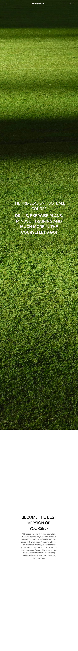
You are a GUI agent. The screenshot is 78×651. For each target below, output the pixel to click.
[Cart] (75, 3)
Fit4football (38, 3)
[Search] (70, 3)
